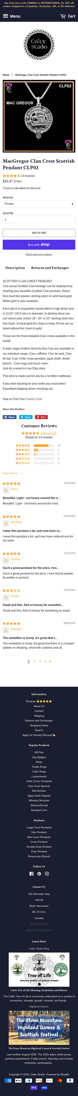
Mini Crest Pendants (39, 837)
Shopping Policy (39, 725)
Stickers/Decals (39, 805)
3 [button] (40, 661)
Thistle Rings (39, 767)
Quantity (8, 213)
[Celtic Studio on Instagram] (47, 874)
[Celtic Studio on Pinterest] (39, 874)
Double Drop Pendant (39, 846)
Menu (14, 16)
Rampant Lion (39, 810)
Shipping (8, 188)
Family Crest (34, 399)
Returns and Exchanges (50, 267)
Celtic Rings (39, 771)
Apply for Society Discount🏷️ (39, 735)
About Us (39, 706)
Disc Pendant (39, 832)
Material (8, 197)
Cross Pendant (39, 842)
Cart (71, 16)
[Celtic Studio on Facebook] (31, 874)
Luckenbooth (39, 776)
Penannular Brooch (39, 856)
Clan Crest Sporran (39, 786)
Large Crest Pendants (39, 827)
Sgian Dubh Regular (39, 795)
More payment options (39, 254)
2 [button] (34, 661)
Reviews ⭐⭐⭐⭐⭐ (39, 701)
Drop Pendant (39, 851)
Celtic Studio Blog (39, 948)
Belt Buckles (39, 790)
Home (6, 74)
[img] (11, 483)
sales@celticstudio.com (39, 930)
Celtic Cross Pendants (39, 781)
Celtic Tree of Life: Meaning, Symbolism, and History (39, 990)
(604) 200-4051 (39, 924)
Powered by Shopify (57, 1074)
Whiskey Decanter (39, 800)
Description (15, 267)
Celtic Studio (37, 1074)
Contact (39, 711)
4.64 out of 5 (48, 433)
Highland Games (39, 1006)
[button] (12, 175)
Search (39, 730)
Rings (39, 762)
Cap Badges (39, 757)
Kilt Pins (39, 752)
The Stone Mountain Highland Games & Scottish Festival (39, 1048)
